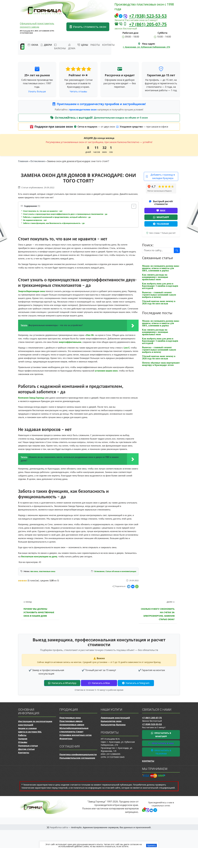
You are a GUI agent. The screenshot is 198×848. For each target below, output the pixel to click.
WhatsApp (163, 217)
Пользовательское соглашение (77, 757)
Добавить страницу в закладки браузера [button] (163, 176)
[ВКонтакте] (133, 586)
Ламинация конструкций (115, 717)
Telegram (163, 223)
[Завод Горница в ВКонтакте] (150, 810)
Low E (127, 348)
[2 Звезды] (21, 581)
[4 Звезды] (24, 581)
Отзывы (22, 742)
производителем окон (83, 109)
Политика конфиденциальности (78, 754)
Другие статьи (26, 749)
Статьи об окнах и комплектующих (121, 571)
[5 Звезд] (26, 581)
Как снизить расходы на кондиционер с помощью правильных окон (155, 277)
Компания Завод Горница (31, 398)
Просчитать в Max (162, 743)
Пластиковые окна (70, 717)
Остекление (37, 161)
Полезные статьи (28, 745)
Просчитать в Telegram (162, 752)
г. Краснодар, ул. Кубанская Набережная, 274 (146, 47)
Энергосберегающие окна (31, 291)
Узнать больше (37, 91)
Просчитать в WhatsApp (162, 735)
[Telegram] (128, 586)
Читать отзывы (78, 91)
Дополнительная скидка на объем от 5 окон (121, 117)
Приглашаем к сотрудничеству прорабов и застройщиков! (101, 104)
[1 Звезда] (19, 581)
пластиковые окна (47, 571)
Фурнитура (65, 738)
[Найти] (177, 250)
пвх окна (34, 571)
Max (162, 210)
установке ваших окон (106, 371)
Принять (151, 845)
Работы (95, 44)
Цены (84, 44)
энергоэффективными (70, 342)
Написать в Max (100, 683)
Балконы (60, 48)
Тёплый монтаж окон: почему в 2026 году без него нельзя (158, 302)
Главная (23, 161)
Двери (47, 44)
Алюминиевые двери (71, 724)
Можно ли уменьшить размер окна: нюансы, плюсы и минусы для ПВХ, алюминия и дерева (160, 268)
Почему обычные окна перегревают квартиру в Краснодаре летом (161, 363)
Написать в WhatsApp (63, 683)
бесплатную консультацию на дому (39, 557)
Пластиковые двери (70, 721)
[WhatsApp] (137, 586)
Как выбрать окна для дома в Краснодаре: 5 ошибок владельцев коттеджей (160, 285)
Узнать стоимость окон (89, 27)
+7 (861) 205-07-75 (148, 24)
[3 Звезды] (22, 581)
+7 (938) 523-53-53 (148, 16)
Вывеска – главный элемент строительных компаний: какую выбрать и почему (159, 294)
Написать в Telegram (137, 683)
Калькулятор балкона (113, 724)
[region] (99, 844)
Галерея (22, 738)
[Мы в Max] (125, 16)
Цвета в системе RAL (30, 731)
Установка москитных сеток (75, 735)
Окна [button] (34, 44)
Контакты (108, 44)
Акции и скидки (27, 728)
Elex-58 (89, 335)
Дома (71, 48)
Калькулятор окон (111, 721)
